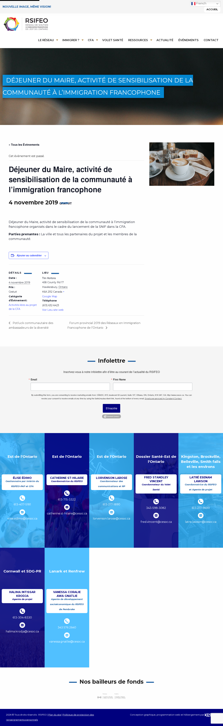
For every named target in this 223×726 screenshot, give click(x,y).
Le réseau (46, 40)
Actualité (164, 40)
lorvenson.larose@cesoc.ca (111, 518)
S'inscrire (111, 408)
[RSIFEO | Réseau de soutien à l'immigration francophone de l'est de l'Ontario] (26, 24)
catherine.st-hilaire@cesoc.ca (67, 513)
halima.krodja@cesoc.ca (22, 631)
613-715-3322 (67, 499)
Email (34, 379)
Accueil (212, 9)
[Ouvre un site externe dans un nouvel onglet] (111, 695)
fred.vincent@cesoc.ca (156, 522)
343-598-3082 (156, 508)
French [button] (200, 3)
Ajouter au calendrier (29, 255)
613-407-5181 (22, 504)
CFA (91, 40)
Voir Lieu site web (53, 309)
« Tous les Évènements (24, 145)
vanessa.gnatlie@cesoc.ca (67, 641)
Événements (188, 40)
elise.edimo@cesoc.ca (22, 518)
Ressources (138, 40)
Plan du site (54, 714)
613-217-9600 (201, 508)
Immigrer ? (70, 40)
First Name (119, 379)
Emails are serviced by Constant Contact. (163, 398)
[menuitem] (47, 40)
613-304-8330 (22, 617)
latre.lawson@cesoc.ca (200, 522)
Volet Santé (112, 40)
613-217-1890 (111, 504)
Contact (211, 40)
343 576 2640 (67, 627)
